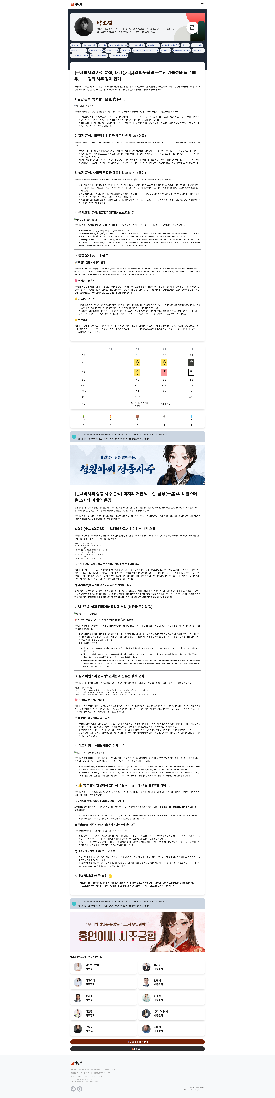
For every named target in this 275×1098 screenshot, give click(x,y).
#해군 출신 (185, 45)
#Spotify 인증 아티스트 (99, 56)
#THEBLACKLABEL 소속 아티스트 (145, 50)
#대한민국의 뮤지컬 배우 (118, 56)
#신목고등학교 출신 (96, 50)
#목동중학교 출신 (198, 50)
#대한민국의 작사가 (89, 45)
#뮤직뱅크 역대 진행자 (79, 50)
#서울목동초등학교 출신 (181, 50)
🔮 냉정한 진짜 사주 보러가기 (137, 1042)
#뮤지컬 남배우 (197, 45)
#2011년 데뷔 (125, 50)
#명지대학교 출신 (153, 45)
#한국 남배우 (75, 45)
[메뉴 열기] (202, 4)
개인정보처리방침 (200, 1088)
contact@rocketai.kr (97, 1076)
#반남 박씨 (102, 45)
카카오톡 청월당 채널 (80, 1076)
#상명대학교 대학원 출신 (170, 45)
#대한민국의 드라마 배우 (79, 56)
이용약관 (192, 1088)
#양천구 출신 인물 (111, 50)
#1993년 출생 (166, 50)
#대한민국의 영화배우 (136, 45)
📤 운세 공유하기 (138, 1049)
